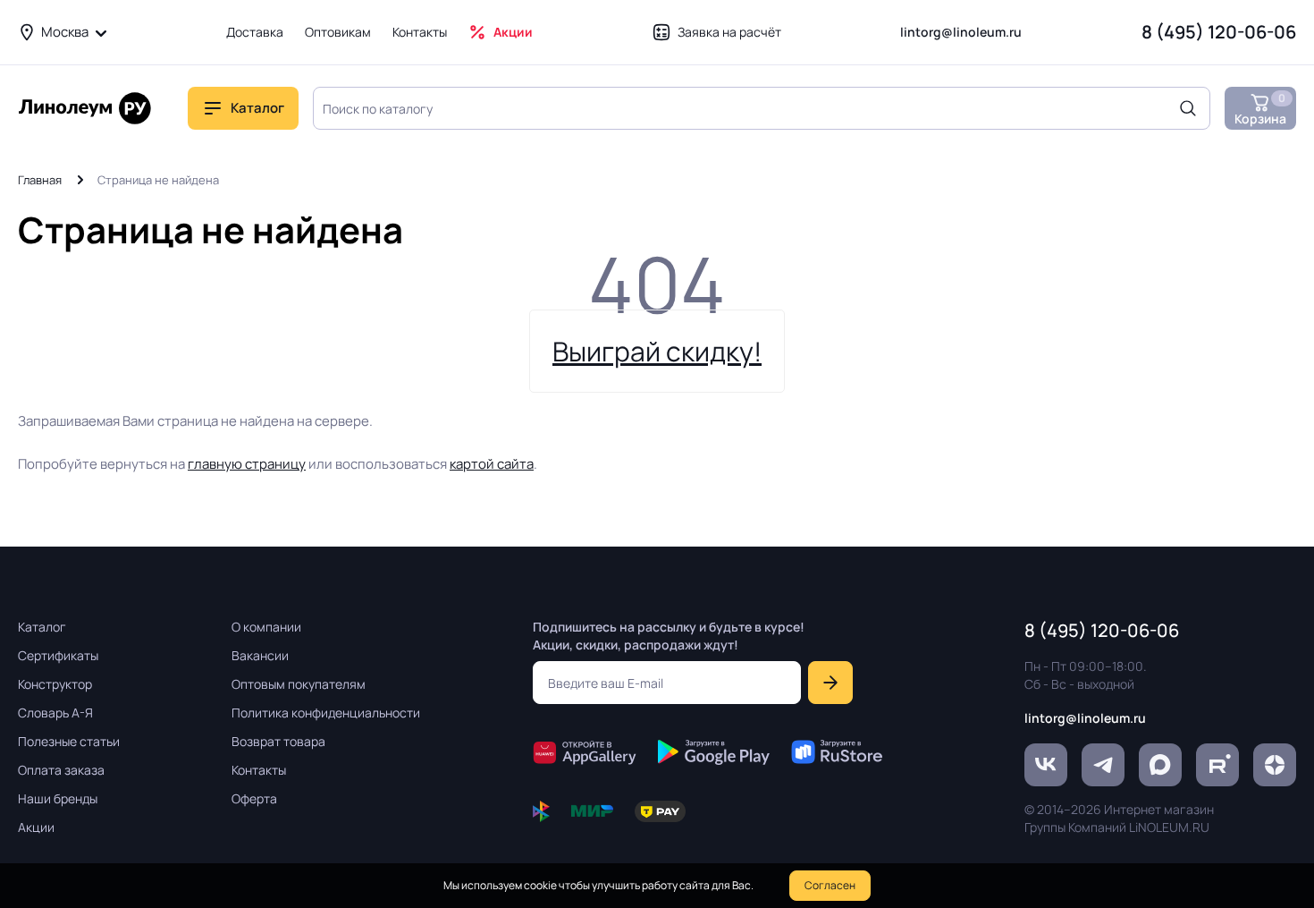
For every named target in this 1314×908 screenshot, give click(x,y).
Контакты (419, 31)
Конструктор (55, 683)
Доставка (254, 31)
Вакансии (260, 655)
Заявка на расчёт (729, 31)
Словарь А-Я (55, 712)
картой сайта (492, 463)
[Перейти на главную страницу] (85, 108)
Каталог (42, 626)
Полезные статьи (69, 741)
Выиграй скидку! (657, 351)
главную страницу (247, 463)
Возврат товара (278, 741)
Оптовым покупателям (299, 683)
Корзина (1260, 108)
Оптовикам (338, 31)
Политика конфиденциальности (326, 712)
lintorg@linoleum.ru (961, 31)
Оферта (254, 798)
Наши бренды (57, 798)
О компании (266, 626)
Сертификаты (58, 655)
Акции (513, 31)
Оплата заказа (61, 769)
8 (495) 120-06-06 (1218, 32)
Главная (40, 180)
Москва (64, 31)
